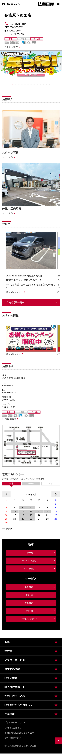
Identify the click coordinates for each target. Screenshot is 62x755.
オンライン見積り (29, 561)
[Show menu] (58, 3)
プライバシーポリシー (15, 722)
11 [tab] (43, 84)
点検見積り (29, 603)
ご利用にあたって (13, 727)
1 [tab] (12, 84)
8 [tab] (34, 84)
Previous (1, 64)
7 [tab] (31, 84)
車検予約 (29, 595)
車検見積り (29, 587)
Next (60, 64)
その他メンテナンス (29, 619)
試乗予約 (29, 553)
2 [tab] (15, 84)
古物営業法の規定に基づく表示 (19, 732)
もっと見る (7, 157)
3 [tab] (18, 84)
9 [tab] (37, 84)
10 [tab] (40, 84)
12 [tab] (46, 84)
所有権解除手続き (13, 738)
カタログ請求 (29, 569)
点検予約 (29, 611)
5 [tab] (24, 84)
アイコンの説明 (11, 47)
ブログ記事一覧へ (15, 302)
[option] (31, 262)
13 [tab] (49, 84)
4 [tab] (21, 84)
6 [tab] (27, 84)
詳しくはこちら (13, 291)
